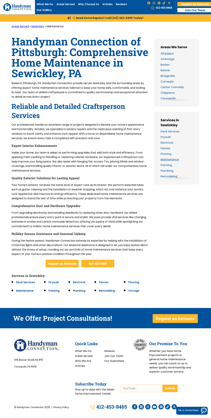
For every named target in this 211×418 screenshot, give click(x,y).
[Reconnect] (193, 361)
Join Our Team (113, 356)
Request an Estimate (62, 264)
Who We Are (83, 361)
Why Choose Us (88, 4)
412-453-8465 (163, 7)
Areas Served (66, 4)
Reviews (121, 4)
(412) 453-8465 (122, 18)
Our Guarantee (114, 361)
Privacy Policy (61, 407)
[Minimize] (198, 361)
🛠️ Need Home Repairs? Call (91, 18)
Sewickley (37, 26)
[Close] (208, 361)
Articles (107, 4)
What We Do (45, 4)
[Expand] (203, 361)
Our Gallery (44, 10)
